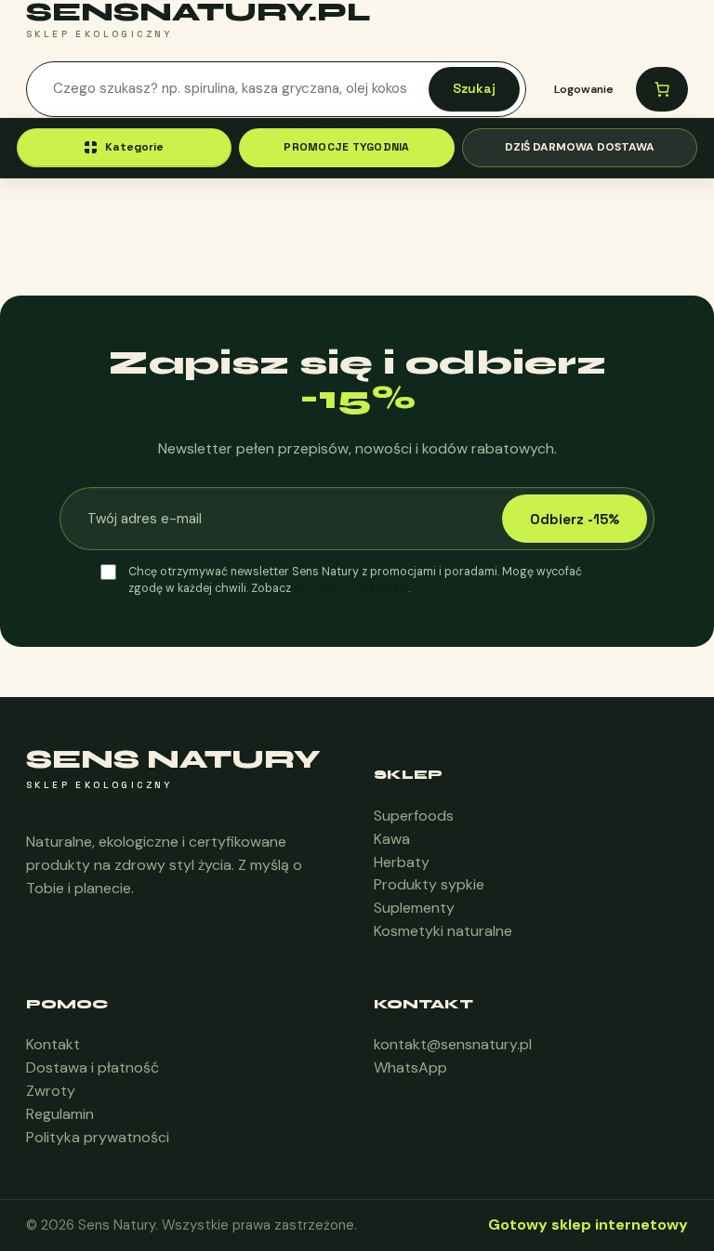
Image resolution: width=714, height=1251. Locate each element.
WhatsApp (410, 1067)
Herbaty (402, 862)
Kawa (392, 839)
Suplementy (414, 907)
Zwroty (50, 1090)
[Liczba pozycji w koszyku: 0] (662, 89)
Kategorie (134, 146)
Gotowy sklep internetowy (588, 1224)
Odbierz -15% (574, 519)
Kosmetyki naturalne (443, 931)
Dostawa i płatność (92, 1067)
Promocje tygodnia (346, 146)
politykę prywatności (351, 588)
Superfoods (414, 815)
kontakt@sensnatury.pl (453, 1044)
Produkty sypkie (429, 884)
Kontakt (53, 1044)
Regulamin (60, 1114)
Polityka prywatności (97, 1137)
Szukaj (474, 88)
